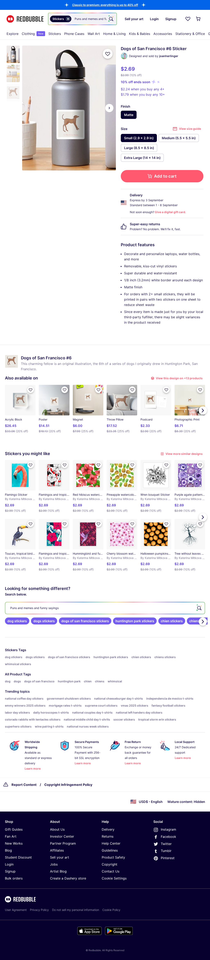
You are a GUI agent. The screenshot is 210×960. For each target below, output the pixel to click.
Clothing (32, 34)
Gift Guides (14, 829)
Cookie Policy (111, 910)
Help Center (111, 843)
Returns (107, 836)
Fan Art (10, 836)
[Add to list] (108, 54)
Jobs (54, 864)
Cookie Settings (114, 878)
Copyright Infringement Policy (68, 785)
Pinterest (168, 858)
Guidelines (110, 850)
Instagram (168, 829)
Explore (12, 34)
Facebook (168, 837)
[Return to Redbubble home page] (25, 19)
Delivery (108, 829)
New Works (14, 843)
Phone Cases (74, 34)
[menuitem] (12, 33)
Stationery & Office (190, 34)
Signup (10, 871)
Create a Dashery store (68, 878)
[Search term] (111, 19)
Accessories (162, 34)
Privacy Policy (39, 910)
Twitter (166, 844)
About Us (57, 829)
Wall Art (94, 34)
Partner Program (63, 843)
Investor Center (62, 836)
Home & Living (114, 34)
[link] (17, 620)
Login (9, 864)
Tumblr (166, 851)
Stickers (54, 34)
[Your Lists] (188, 19)
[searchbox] (105, 608)
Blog (8, 850)
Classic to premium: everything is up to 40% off (105, 5)
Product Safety (113, 857)
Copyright (109, 864)
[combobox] (82, 19)
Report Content (24, 785)
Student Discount (18, 857)
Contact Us (110, 871)
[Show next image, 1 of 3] (109, 108)
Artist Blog (58, 871)
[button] (105, 5)
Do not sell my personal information (75, 910)
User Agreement (16, 910)
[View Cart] (198, 19)
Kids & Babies (139, 34)
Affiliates (57, 850)
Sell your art (59, 857)
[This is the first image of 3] (29, 108)
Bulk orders (14, 878)
